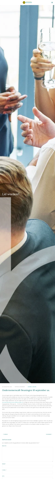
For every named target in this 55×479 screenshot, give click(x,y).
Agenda (30, 386)
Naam (4, 464)
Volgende (48, 434)
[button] (52, 2)
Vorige (6, 434)
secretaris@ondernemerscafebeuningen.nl (12, 402)
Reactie (4, 445)
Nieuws (34, 386)
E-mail (4, 470)
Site (3, 476)
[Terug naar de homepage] (28, 2)
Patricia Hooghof (20, 386)
